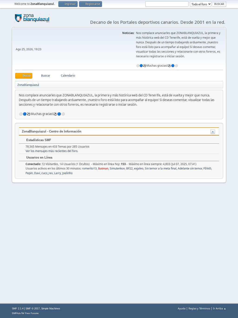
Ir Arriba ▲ (219, 308)
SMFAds (16, 313)
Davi (37, 173)
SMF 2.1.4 (17, 308)
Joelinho (67, 173)
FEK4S (207, 168)
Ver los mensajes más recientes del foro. (52, 151)
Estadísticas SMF (38, 140)
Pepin (29, 173)
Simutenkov (117, 168)
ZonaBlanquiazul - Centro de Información (51, 131)
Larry (57, 173)
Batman (103, 168)
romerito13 (89, 168)
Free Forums (32, 313)
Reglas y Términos (199, 308)
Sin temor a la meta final (160, 168)
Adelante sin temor (190, 168)
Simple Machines (50, 308)
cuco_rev (47, 173)
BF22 (129, 168)
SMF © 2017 (33, 308)
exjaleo (138, 168)
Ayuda (181, 308)
